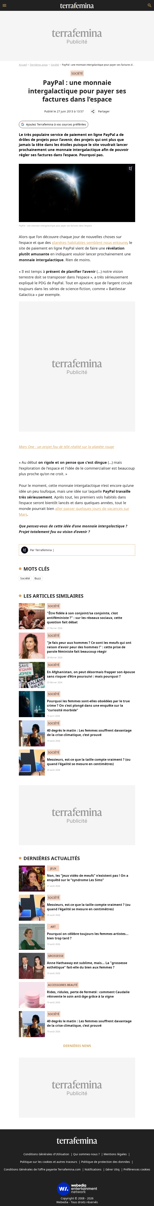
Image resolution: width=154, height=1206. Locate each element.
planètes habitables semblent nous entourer (89, 242)
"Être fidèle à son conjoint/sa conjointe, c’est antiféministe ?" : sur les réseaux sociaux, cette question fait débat (84, 617)
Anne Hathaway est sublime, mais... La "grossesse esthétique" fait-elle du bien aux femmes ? (87, 965)
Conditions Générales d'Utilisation (46, 1154)
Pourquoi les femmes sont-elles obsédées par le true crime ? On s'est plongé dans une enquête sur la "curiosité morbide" (88, 705)
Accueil (23, 64)
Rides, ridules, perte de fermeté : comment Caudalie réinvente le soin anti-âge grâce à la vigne (88, 994)
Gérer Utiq (112, 1169)
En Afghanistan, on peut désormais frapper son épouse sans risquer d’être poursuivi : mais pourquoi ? (91, 674)
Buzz (37, 578)
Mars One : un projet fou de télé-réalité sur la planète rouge (66, 446)
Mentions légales (115, 1154)
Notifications (93, 1169)
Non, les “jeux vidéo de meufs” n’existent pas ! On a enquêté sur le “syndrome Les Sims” (87, 877)
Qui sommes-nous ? (86, 1154)
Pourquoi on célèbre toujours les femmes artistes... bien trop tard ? (88, 936)
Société (55, 64)
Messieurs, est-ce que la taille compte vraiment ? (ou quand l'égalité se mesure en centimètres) (89, 761)
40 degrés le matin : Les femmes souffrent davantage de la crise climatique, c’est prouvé (89, 732)
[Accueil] (77, 5)
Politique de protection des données (105, 1162)
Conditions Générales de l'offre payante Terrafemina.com (42, 1169)
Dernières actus (39, 64)
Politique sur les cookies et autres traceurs (48, 1162)
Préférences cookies (137, 1169)
